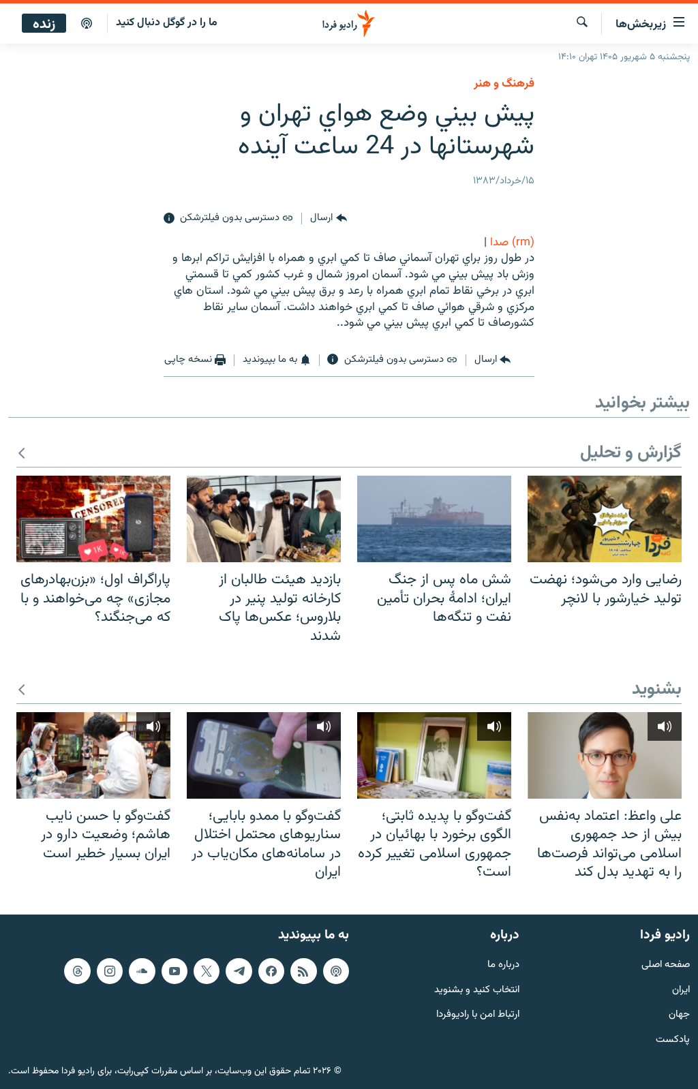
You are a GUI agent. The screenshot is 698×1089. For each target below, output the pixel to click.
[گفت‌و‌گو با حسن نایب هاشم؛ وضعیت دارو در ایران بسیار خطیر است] (93, 755)
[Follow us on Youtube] (174, 971)
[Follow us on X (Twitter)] (206, 971)
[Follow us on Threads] (77, 971)
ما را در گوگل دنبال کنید (166, 22)
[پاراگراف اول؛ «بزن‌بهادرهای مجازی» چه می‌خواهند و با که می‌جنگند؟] (93, 519)
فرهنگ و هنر (504, 84)
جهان (679, 1015)
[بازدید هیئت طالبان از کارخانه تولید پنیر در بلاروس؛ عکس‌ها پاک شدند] (264, 519)
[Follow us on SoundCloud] (142, 971)
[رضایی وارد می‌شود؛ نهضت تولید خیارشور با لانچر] (605, 519)
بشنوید (657, 690)
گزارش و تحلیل (631, 453)
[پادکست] (86, 24)
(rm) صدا (512, 242)
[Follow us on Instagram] (110, 971)
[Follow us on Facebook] (271, 971)
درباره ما (503, 965)
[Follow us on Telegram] (239, 971)
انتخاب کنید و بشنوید (476, 990)
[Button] (328, 219)
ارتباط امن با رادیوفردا (477, 1015)
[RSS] (303, 971)
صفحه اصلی (665, 965)
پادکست (673, 1040)
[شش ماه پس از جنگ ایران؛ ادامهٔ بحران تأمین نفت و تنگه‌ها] (434, 519)
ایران (681, 990)
